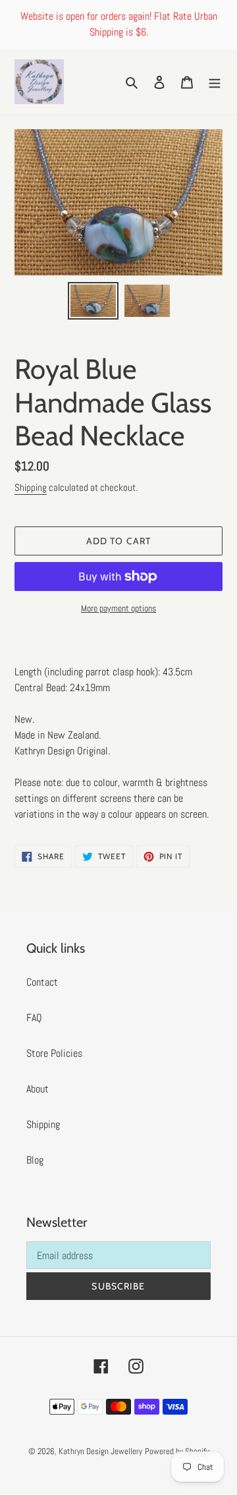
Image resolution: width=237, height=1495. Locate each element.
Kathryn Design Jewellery (100, 1451)
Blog (34, 1160)
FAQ (34, 1018)
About (37, 1089)
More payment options (118, 608)
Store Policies (54, 1053)
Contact (42, 982)
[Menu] (214, 81)
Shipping (30, 487)
